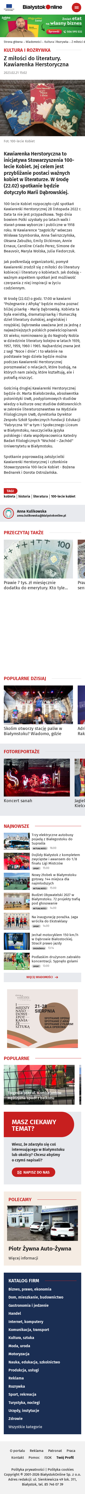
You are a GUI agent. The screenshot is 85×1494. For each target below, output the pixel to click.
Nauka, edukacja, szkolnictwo (34, 1362)
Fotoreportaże (22, 751)
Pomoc (34, 1457)
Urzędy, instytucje (23, 1410)
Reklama (16, 1378)
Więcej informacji (23, 1258)
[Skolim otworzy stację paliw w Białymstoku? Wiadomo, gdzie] (38, 704)
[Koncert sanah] (37, 778)
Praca (71, 1451)
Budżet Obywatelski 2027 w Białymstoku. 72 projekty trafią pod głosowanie (56, 899)
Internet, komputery (25, 1321)
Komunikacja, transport (28, 1329)
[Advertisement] (42, 633)
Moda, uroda (19, 1346)
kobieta (9, 496)
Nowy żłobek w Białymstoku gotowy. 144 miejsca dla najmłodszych (54, 879)
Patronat (55, 1451)
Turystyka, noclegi (24, 1402)
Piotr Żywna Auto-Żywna (39, 1249)
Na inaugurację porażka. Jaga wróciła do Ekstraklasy (55, 919)
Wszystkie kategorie (25, 1427)
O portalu (17, 1451)
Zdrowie (15, 1418)
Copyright (11, 1474)
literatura (40, 496)
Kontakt (17, 1457)
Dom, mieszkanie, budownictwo (35, 1297)
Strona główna (13, 42)
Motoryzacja (19, 1354)
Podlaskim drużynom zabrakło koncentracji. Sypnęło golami (56, 959)
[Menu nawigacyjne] (76, 7)
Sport (36, 868)
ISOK (48, 1457)
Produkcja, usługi (23, 1370)
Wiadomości (33, 42)
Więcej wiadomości (39, 977)
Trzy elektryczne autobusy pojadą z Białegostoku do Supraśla (52, 839)
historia (24, 496)
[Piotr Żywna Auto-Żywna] (42, 1223)
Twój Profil (65, 1457)
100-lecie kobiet (63, 496)
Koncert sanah (18, 800)
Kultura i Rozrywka (56, 42)
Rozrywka (16, 1386)
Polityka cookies (61, 1469)
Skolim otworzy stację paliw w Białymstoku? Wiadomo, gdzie (33, 731)
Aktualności (40, 848)
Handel (14, 1313)
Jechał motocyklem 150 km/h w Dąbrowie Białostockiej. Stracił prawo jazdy (55, 939)
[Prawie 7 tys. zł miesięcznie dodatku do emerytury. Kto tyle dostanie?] (38, 559)
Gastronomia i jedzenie (28, 1305)
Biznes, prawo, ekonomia (29, 1289)
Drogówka (39, 948)
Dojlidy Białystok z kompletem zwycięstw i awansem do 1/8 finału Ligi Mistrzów (56, 859)
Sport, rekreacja (22, 1394)
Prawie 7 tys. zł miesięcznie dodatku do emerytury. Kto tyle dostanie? (34, 585)
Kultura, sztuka (21, 1337)
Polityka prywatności (27, 1469)
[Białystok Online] (42, 7)
